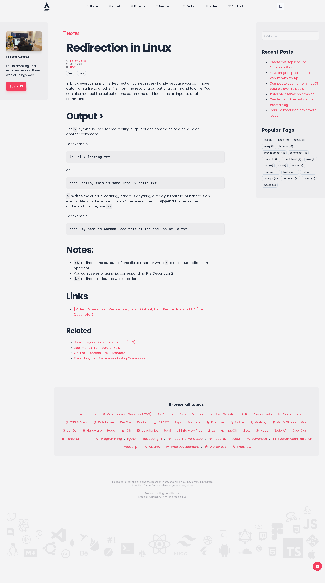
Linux (72, 67)
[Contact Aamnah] (317, 566)
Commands (291, 414)
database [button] (291, 178)
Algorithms (88, 414)
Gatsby (260, 422)
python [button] (308, 172)
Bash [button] (70, 73)
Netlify (175, 493)
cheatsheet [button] (292, 159)
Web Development (184, 447)
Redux (236, 438)
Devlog (191, 6)
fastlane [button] (290, 172)
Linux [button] (81, 73)
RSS (184, 496)
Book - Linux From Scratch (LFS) (98, 348)
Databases (106, 422)
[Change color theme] (280, 6)
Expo (178, 422)
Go (303, 422)
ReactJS (219, 438)
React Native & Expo (187, 438)
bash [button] (283, 140)
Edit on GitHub (78, 61)
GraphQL (69, 430)
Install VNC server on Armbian (292, 94)
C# (244, 414)
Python (132, 438)
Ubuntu (154, 447)
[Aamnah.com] (47, 6)
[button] (280, 6)
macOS (231, 430)
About (116, 6)
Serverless (259, 438)
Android (168, 414)
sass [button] (310, 159)
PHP (87, 438)
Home (94, 6)
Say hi (13, 86)
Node (264, 430)
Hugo (111, 430)
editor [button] (309, 178)
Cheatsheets (262, 414)
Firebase (217, 422)
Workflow (243, 447)
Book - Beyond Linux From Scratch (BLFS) (105, 342)
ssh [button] (282, 165)
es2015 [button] (300, 140)
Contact (237, 6)
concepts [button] (271, 159)
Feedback (165, 6)
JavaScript (149, 430)
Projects (139, 6)
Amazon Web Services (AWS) (129, 414)
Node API (280, 430)
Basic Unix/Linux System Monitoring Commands (110, 358)
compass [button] (271, 172)
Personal (72, 438)
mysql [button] (269, 146)
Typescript (130, 447)
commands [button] (298, 152)
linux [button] (268, 140)
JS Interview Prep (189, 430)
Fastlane (194, 422)
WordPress (217, 447)
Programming (111, 438)
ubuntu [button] (297, 165)
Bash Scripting (225, 414)
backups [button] (271, 178)
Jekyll (167, 430)
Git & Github (286, 422)
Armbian (197, 414)
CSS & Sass (78, 422)
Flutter (239, 422)
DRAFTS (164, 422)
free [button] (268, 165)
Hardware (94, 430)
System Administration (294, 438)
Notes (213, 6)
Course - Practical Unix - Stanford (99, 353)
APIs (183, 414)
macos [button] (270, 185)
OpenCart (299, 430)
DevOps (126, 422)
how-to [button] (286, 146)
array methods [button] (274, 152)
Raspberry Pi (152, 438)
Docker (142, 422)
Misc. (246, 430)
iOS (128, 430)
